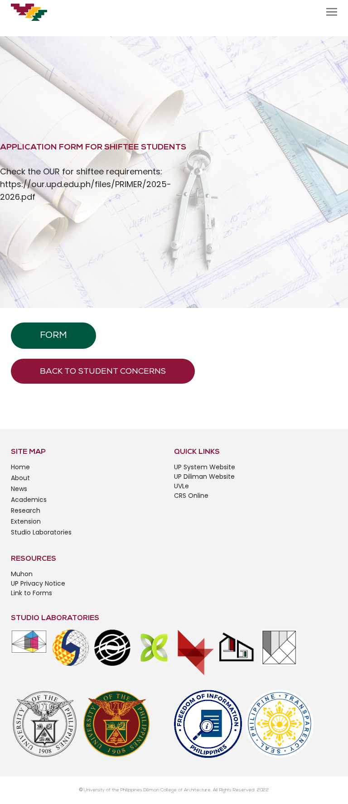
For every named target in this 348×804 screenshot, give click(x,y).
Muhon (22, 573)
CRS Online (191, 495)
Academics (29, 499)
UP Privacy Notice (38, 583)
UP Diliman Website (204, 476)
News (19, 488)
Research (25, 510)
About (20, 477)
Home (20, 467)
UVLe (181, 486)
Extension (26, 521)
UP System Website (204, 467)
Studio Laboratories (41, 532)
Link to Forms (31, 592)
